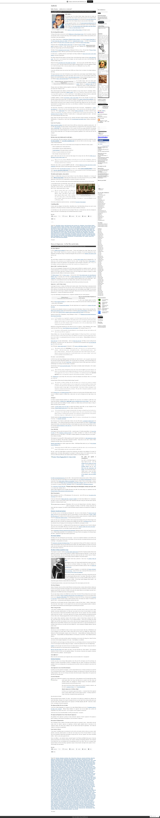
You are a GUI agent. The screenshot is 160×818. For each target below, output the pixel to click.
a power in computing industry (86, 168)
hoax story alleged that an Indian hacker (61, 170)
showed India (56, 128)
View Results (102, 133)
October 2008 (100, 282)
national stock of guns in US (56, 233)
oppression (75, 793)
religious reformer (61, 798)
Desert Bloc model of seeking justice (65, 44)
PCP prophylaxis (61, 794)
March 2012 (100, 244)
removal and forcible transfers (65, 365)
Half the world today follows (56, 649)
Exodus (62, 229)
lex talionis (65, 232)
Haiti (92, 778)
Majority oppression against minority (84, 786)
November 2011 (100, 249)
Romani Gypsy (57, 392)
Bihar (77, 762)
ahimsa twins (53, 759)
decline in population (80, 769)
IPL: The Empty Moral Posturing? (103, 169)
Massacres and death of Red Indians (80, 787)
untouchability (61, 806)
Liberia (65, 785)
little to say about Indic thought (74, 27)
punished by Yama (89, 84)
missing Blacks (71, 790)
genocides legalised (84, 777)
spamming (68, 168)
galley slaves (79, 775)
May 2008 (99, 288)
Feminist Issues (76, 11)
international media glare (87, 781)
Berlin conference (60, 762)
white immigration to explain (91, 438)
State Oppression (57, 804)
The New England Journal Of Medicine (87, 804)
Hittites (85, 230)
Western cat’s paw (82, 807)
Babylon (89, 225)
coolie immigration (85, 768)
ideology (86, 780)
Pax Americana (101, 195)
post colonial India (79, 794)
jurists (89, 231)
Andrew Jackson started (62, 346)
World (54, 237)
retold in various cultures (85, 42)
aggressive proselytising (86, 758)
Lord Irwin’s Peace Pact (55, 786)
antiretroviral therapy (86, 760)
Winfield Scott (55, 376)
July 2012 (99, 239)
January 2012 (100, 246)
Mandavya (74, 232)
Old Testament (67, 233)
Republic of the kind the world (90, 253)
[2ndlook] (98, 144)
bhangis (64, 762)
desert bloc (72, 227)
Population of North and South (65, 432)
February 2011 (100, 256)
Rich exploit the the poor (76, 799)
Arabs (92, 760)
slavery (61, 236)
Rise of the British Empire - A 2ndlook (103, 156)
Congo (94, 767)
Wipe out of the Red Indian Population (65, 809)
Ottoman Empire (88, 793)
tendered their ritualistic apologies (61, 517)
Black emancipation (89, 762)
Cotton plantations (92, 768)
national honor (71, 791)
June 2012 (100, 240)
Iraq (81, 231)
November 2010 (100, 257)
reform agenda (55, 798)
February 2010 (100, 266)
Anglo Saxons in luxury (59, 760)
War (93, 236)
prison (57, 234)
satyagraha (61, 801)
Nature (91, 791)
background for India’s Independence (64, 761)
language (99, 213)
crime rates (59, 227)
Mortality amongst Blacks (55, 443)
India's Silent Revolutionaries (103, 159)
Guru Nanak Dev (62, 778)
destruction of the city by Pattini (57, 113)
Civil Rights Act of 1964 (90, 766)
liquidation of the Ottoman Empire (73, 785)
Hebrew (67, 230)
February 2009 (100, 277)
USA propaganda (82, 806)
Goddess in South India (79, 110)
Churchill (83, 766)
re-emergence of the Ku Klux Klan (59, 486)
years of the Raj (75, 809)
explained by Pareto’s (70, 686)
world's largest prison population (61, 237)
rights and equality (85, 799)
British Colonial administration (89, 764)
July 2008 (99, 285)
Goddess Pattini (61, 110)
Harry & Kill (60, 779)
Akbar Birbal (58, 225)
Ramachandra (79, 234)
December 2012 (100, 234)
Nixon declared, (92, 261)
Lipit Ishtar (70, 232)
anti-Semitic (80, 760)
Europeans (63, 774)
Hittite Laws (74, 230)
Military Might (90, 788)
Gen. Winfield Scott (57, 777)
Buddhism (66, 765)
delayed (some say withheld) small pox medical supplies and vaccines (71, 312)
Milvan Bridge (58, 790)
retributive (84, 234)
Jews (52, 784)
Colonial (74, 226)
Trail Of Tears (68, 362)
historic (52, 780)
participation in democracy (88, 484)
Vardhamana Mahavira (90, 806)
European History (70, 11)
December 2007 (100, 294)
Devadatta (83, 227)
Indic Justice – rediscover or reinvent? (61, 9)
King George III (71, 784)
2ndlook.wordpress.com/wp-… (103, 225)
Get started (90, 1)
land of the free (87, 784)
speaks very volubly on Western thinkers (75, 29)
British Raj (99, 196)
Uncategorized (89, 11)
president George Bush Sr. (61, 795)
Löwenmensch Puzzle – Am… (104, 310)
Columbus (80, 767)
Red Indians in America (89, 797)
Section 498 (88, 234)
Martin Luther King (69, 787)
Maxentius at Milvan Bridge (62, 597)
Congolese (53, 768)
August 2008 (100, 284)
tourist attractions (72, 805)
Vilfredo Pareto (57, 807)
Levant (61, 232)
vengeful (90, 236)
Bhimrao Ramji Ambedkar (71, 762)
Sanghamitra (56, 801)
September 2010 (101, 259)
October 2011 (100, 250)
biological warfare (82, 762)
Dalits (59, 769)
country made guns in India (85, 226)
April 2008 (99, 289)
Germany (57, 778)
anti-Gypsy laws (74, 760)
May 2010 (99, 264)
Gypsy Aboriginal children (85, 778)
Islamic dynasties (59, 782)
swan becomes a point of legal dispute (71, 97)
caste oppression (71, 765)
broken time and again (77, 340)
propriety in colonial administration (59, 797)
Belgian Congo (53, 762)
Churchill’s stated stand (62, 418)
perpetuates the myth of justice (63, 50)
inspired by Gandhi (79, 781)
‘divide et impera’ (66, 275)
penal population (74, 233)
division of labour (91, 771)
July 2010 (99, 262)
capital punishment (57, 226)
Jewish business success (84, 782)
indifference (73, 781)
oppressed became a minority (87, 792)
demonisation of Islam (63, 771)
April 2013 (99, 231)
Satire (99, 219)
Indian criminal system (62, 231)
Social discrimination (62, 803)
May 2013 (99, 230)
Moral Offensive (82, 790)
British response (56, 275)
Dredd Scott (70, 772)
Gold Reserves (100, 207)
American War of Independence (69, 759)
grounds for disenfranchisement (86, 479)
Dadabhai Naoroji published (59, 250)
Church (71, 226)
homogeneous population (71, 780)
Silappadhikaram (57, 236)
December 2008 (100, 279)
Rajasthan (78, 797)
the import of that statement (81, 202)
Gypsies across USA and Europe (74, 778)
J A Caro (103, 311)
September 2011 (101, 251)
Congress (56, 768)
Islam (55, 782)
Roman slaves (72, 800)
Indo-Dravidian (77, 231)
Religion (99, 217)
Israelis (64, 782)
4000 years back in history (59, 177)
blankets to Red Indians (79, 764)
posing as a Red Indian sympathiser (81, 346)
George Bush (90, 777)
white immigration (89, 807)
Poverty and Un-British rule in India (89, 794)
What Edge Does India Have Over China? (103, 163)
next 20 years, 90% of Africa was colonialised (74, 572)
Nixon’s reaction (80, 259)
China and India (57, 126)
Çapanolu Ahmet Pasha (90, 39)
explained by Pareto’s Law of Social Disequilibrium (75, 774)
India (57, 231)
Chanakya (63, 226)
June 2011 (99, 253)
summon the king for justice (78, 41)
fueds (75, 229)
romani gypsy (78, 800)
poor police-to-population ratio (68, 140)
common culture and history (88, 767)
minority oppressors (64, 790)
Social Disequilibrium (81, 686)
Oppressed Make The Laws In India (67, 793)
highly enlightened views (90, 779)
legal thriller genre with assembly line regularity (67, 62)
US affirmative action (72, 806)
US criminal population (78, 236)
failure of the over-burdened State (62, 775)
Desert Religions (78, 227)
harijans (56, 779)
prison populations (68, 234)
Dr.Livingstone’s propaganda (62, 772)
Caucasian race (77, 765)
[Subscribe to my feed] (99, 120)
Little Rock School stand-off (85, 785)
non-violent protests (65, 792)
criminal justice (64, 227)
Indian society (60, 781)
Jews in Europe (55, 784)
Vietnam (52, 807)
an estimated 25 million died (88, 420)
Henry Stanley (71, 779)
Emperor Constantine (54, 773)
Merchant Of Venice (80, 232)
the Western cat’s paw (88, 521)
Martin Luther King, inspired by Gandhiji (69, 498)
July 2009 (99, 272)
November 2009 (100, 270)
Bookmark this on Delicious (102, 116)
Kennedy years (64, 784)
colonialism (78, 226)
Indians (68, 231)
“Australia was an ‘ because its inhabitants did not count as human (74, 401)
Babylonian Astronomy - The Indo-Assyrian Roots (102, 161)
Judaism (60, 784)
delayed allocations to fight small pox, (64, 425)
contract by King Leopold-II (76, 768)
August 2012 (100, 238)
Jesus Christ (77, 782)
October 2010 (100, 258)
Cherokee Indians (83, 765)
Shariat (52, 236)
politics (85, 11)
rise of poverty (91, 799)
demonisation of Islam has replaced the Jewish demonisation (64, 530)
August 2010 (100, 260)
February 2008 (100, 291)
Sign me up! (101, 22)
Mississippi (77, 790)
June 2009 (100, 273)
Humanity (83, 780)
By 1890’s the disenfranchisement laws (58, 477)
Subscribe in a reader (103, 120)
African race (79, 758)
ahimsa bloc (93, 758)
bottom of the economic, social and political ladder (88, 474)
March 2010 (100, 265)
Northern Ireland (93, 422)
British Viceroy (53, 765)
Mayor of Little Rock (62, 788)
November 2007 (100, 295)
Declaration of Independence (71, 769)
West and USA (71, 807)
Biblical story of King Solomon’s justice (76, 34)
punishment (74, 234)
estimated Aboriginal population (64, 773)
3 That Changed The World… (105, 303)
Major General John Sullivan (65, 786)
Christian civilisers (65, 766)
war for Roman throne (64, 807)
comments (53, 239)
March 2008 (100, 290)
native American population (60, 301)
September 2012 (101, 237)
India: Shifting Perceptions (102, 172)
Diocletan (80, 771)
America (62, 225)
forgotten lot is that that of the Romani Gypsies (61, 543)
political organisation (71, 794)
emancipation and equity (89, 772)
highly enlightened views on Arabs (66, 417)
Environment (65, 11)
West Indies (76, 807)
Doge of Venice (88, 227)
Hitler (65, 780)
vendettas (86, 236)
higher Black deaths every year (79, 779)
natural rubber (86, 791)
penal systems (79, 233)
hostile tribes (78, 780)
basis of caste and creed (90, 761)
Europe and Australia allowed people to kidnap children (81, 773)
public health (68, 797)
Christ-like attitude (58, 766)
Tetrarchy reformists (68, 804)
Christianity (67, 226)
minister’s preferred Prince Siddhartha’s (86, 99)
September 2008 (101, 283)
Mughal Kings (59, 791)
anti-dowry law (76, 225)
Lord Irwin (92, 785)
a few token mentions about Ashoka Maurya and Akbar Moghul (84, 26)
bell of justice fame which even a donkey (60, 41)
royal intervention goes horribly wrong (79, 119)
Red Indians (82, 797)
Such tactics (69, 484)
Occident (63, 233)
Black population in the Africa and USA (63, 764)
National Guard (65, 791)
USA (83, 236)
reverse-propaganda (68, 799)
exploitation (66, 229)
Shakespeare (93, 234)
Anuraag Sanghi (102, 141)
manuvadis (54, 787)
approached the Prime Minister (72, 19)
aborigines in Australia (64, 758)
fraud (69, 775)
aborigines (57, 758)
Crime (92, 226)
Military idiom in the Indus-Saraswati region (102, 154)
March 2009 (100, 276)
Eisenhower (82, 772)
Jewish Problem (91, 782)
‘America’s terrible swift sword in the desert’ (87, 526)
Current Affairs (60, 11)
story (67, 42)
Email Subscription (102, 15)
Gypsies (67, 778)
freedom (72, 775)
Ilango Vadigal (89, 230)
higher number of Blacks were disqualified (66, 481)
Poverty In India (54, 795)
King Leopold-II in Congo (79, 784)
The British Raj (70, 236)
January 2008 (100, 292)
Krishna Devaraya (57, 232)
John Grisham (85, 231)
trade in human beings (80, 805)
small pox (81, 801)
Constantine (61, 768)
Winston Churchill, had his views (61, 408)
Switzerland (62, 804)
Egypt (54, 229)
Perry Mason (84, 233)
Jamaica (69, 782)
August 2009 (100, 271)
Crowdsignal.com (100, 134)
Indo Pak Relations (101, 210)
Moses (55, 791)
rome (82, 800)
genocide (87, 229)
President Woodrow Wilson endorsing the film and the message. (62, 491)
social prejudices (76, 803)
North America (72, 792)
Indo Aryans (72, 231)
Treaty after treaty (54, 340)
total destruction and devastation (63, 805)
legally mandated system (59, 785)
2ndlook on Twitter (102, 99)
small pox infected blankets (82, 310)
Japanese (72, 782)
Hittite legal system (80, 230)
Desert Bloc (100, 201)
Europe (59, 229)
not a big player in (63, 168)
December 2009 (100, 269)
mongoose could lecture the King (57, 75)
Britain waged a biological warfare (57, 310)
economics (93, 227)
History (80, 11)
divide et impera (85, 771)
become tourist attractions (64, 305)
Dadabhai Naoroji (54, 769)
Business (55, 11)
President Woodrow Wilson (72, 795)
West (52, 237)
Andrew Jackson (78, 759)
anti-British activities (67, 760)
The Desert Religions (76, 804)
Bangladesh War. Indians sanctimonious (79, 761)
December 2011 (100, 247)
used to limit (79, 484)
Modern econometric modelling (56, 125)
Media (83, 11)
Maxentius (56, 788)
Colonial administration (62, 767)
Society (85, 803)
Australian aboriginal (65, 392)
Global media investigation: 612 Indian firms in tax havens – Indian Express (103, 177)
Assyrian (86, 225)
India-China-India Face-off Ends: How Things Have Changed (103, 174)
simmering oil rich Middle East (73, 801)
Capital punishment (56, 150)
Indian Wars (65, 781)
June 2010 (100, 263)
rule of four (85, 800)
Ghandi (91, 229)
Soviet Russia (90, 803)
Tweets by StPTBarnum (102, 100)
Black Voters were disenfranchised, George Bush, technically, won (73, 482)
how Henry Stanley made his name (72, 551)
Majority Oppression (74, 786)
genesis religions (65, 777)
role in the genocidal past (65, 800)
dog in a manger (54, 772)
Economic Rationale (76, 772)
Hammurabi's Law (62, 230)
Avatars (56, 761)
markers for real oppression (61, 787)
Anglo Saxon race (85, 759)
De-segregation (63, 769)
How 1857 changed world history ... (103, 152)
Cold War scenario (54, 767)
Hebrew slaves (65, 779)
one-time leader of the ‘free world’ (62, 406)
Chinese (88, 765)
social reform (81, 803)
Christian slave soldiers (73, 766)
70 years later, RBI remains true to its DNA (103, 150)
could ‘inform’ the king (74, 77)
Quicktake (103, 137)
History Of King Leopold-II (59, 780)
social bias (56, 803)
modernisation (91, 232)
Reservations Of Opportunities (84, 798)
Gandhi (77, 229)
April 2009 (99, 275)
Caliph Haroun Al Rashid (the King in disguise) (71, 39)
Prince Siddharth (86, 795)
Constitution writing (66, 768)
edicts (52, 229)
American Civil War (59, 759)
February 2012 (100, 245)
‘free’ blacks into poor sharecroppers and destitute (88, 468)
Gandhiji (52, 645)
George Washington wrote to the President (70, 328)
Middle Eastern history (83, 788)
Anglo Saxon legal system (69, 225)
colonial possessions (70, 767)
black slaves (73, 764)
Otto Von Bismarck (81, 793)
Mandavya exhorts (69, 92)
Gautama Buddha (82, 229)
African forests (73, 758)
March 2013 (100, 232)
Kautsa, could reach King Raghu (62, 78)
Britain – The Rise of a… (105, 312)
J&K (67, 782)
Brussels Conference (60, 765)
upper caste (66, 806)
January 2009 (100, 278)
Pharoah (65, 794)
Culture (68, 227)
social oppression (69, 803)
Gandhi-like (87, 775)
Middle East (86, 232)
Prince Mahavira (80, 795)
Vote (99, 133)
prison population (61, 234)
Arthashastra (82, 225)
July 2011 (99, 252)
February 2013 (100, 233)
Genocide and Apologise (76, 777)
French (75, 775)
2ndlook (54, 5)
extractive (86, 774)
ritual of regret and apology (56, 800)
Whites (56, 809)
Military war (53, 790)
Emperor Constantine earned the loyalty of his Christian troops (71, 595)
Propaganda (100, 216)
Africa (69, 758)
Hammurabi (56, 230)
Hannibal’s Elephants (105, 300)
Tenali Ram (65, 236)
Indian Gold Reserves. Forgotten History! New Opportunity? (103, 158)
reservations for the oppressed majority (72, 798)
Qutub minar (74, 797)
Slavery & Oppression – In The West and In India (64, 244)
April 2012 (99, 243)
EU (56, 229)
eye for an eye (71, 229)
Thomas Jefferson (54, 805)
